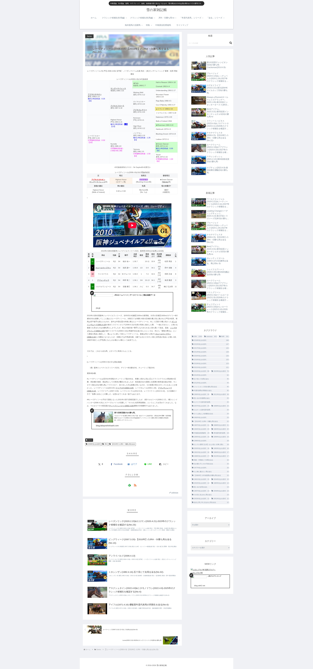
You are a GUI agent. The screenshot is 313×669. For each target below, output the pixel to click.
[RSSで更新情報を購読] (135, 485)
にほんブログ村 (197, 573)
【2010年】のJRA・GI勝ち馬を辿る (123, 444)
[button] (163, 464)
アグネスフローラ (117, 106)
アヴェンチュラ (103, 280)
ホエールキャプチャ (103, 268)
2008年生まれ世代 (94, 444)
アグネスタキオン (95, 94)
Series (90, 440)
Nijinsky (165, 182)
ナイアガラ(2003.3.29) (125, 388)
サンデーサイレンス (118, 88)
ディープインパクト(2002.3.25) (121, 406)
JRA (105, 444)
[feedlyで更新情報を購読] (129, 485)
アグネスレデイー (140, 110)
